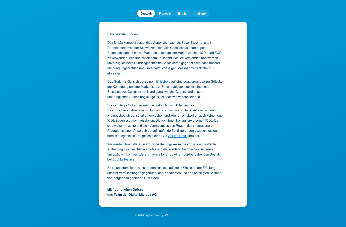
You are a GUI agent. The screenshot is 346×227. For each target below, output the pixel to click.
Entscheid (163, 81)
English (183, 13)
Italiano (201, 13)
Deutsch (146, 13)
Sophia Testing (123, 159)
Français (165, 13)
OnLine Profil (177, 135)
